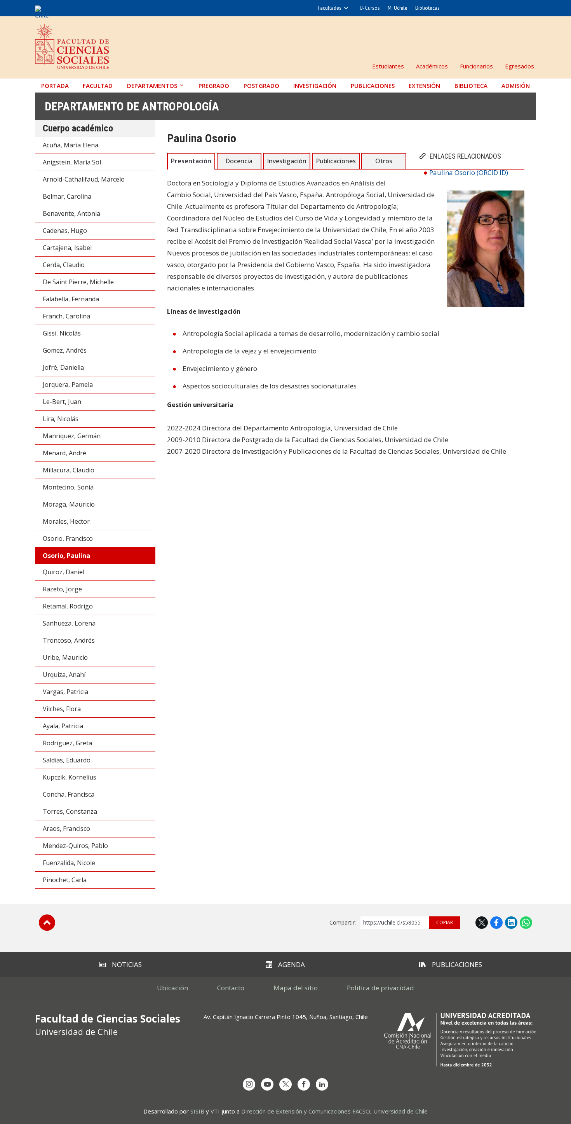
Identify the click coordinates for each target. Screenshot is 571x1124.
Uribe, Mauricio (65, 657)
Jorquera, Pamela (68, 384)
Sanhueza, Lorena (69, 623)
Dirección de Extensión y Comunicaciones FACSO (305, 1111)
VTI (215, 1111)
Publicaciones (373, 85)
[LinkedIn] (322, 1084)
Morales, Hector (66, 521)
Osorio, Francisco (68, 538)
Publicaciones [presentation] (336, 161)
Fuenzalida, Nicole (69, 862)
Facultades (329, 8)
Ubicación (172, 987)
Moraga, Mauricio (69, 504)
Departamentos (152, 85)
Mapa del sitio (295, 987)
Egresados (519, 66)
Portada (55, 85)
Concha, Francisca (68, 794)
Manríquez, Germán (72, 436)
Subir (47, 922)
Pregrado (213, 85)
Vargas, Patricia (65, 691)
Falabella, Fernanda (71, 299)
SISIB (197, 1111)
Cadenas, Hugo (65, 230)
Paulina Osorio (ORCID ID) (468, 172)
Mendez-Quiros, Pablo (75, 845)
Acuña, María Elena (70, 145)
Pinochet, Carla (65, 880)
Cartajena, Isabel (67, 247)
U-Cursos (370, 8)
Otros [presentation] (383, 161)
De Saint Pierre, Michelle (78, 282)
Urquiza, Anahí (64, 674)
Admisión (515, 85)
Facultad (98, 85)
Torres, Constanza (70, 811)
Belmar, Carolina (67, 196)
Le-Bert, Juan (62, 401)
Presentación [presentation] (191, 161)
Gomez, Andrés (65, 350)
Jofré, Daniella (63, 367)
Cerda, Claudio (64, 264)
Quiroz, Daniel (63, 572)
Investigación (314, 85)
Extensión (424, 85)
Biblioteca (470, 85)
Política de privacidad (380, 987)
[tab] (191, 161)
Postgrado (261, 85)
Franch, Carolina (66, 316)
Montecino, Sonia (68, 487)
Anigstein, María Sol (72, 162)
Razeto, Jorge (62, 589)
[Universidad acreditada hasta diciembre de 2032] (460, 1039)
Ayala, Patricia (63, 726)
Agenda (291, 964)
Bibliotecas (427, 8)
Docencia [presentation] (238, 161)
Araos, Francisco (66, 828)
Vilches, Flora (62, 708)
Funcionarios (476, 66)
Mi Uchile (397, 8)
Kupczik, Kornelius (69, 777)
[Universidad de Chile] (65, 11)
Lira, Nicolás (60, 418)
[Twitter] (285, 1084)
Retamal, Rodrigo (68, 606)
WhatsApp (526, 922)
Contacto (230, 987)
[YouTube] (267, 1084)
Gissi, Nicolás (62, 333)
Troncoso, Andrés (69, 640)
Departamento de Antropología (132, 106)
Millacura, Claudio (68, 470)
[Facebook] (304, 1084)
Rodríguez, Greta (67, 743)
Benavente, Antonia (71, 213)
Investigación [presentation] (286, 161)
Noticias (127, 964)
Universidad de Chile (400, 1111)
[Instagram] (249, 1084)
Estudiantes (388, 66)
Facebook (496, 922)
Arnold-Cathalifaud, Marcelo (84, 179)
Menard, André (64, 453)
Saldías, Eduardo (67, 760)
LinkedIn (511, 922)
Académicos (432, 66)
